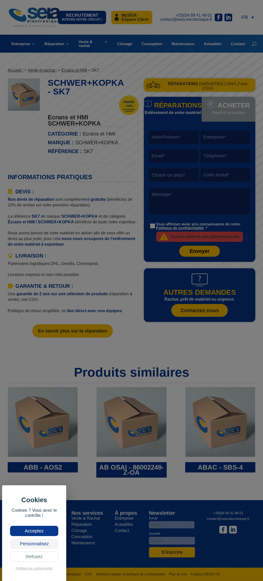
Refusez (34, 556)
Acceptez (34, 531)
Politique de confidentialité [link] (34, 568)
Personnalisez (34, 543)
